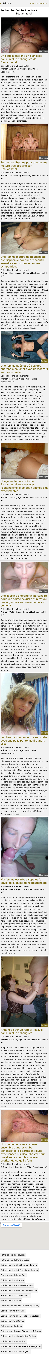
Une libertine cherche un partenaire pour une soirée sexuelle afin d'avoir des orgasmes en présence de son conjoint (24, 600)
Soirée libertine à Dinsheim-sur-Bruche (19, 1290)
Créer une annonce (38, 3)
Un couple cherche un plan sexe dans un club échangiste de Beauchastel (21, 59)
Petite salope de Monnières (13, 1275)
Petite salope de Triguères (13, 1255)
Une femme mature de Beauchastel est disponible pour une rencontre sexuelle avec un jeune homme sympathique (23, 261)
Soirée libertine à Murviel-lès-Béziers (18, 1336)
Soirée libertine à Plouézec (13, 1341)
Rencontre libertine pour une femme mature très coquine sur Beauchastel (24, 166)
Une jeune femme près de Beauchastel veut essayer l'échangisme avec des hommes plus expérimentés (24, 486)
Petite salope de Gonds (11, 1326)
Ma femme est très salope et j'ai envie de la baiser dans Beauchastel (24, 881)
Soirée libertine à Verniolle (13, 1311)
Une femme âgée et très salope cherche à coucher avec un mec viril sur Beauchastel (24, 369)
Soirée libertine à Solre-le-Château (17, 1285)
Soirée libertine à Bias (11, 1300)
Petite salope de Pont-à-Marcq (15, 1260)
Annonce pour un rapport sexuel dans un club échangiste (22, 1031)
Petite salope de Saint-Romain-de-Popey (20, 1305)
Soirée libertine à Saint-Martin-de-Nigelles (21, 1346)
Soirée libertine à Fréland (12, 1280)
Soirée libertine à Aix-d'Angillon (15, 1351)
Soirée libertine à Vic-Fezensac (15, 1295)
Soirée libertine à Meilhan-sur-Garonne (19, 1265)
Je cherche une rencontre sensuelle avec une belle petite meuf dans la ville (24, 740)
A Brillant (5, 3)
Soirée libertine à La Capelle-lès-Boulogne (21, 1316)
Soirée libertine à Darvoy (12, 1321)
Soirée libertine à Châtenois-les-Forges (19, 1270)
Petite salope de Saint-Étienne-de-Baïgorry (21, 1331)
